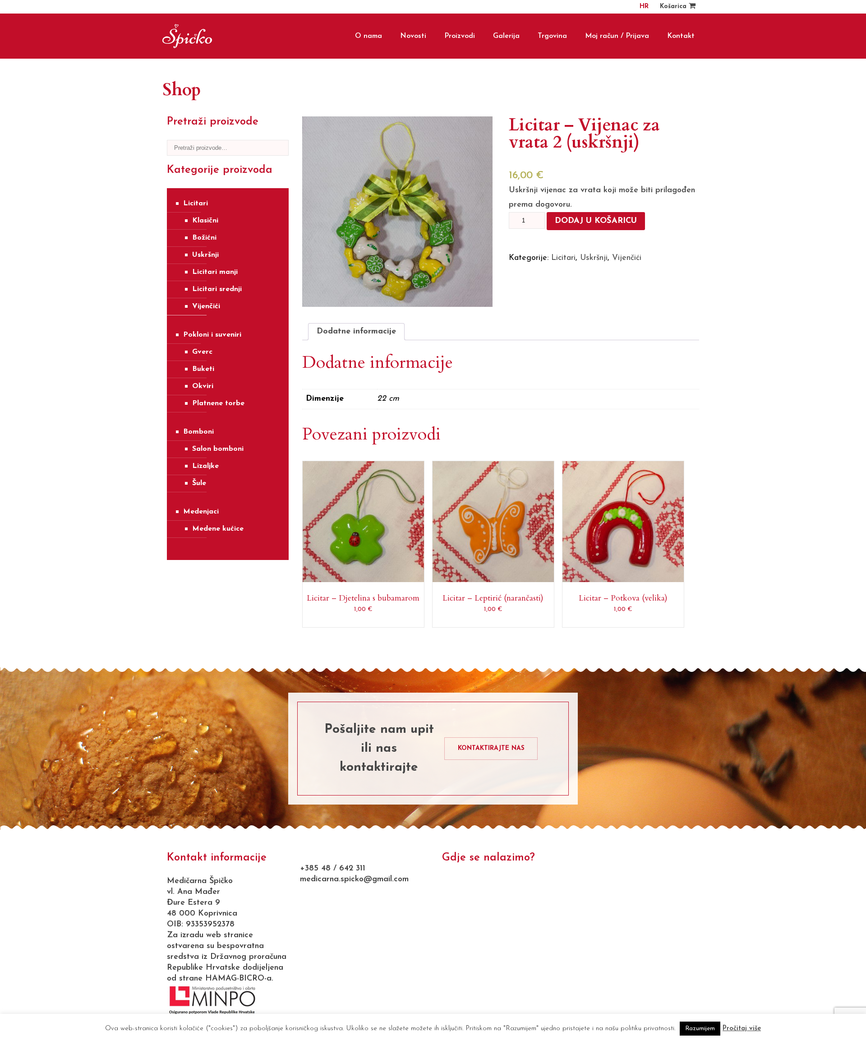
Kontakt (681, 36)
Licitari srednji (217, 289)
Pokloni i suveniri (212, 334)
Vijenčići (206, 306)
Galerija (506, 36)
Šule (199, 483)
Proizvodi (459, 36)
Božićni (204, 237)
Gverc (202, 352)
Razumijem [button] (700, 1029)
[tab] (356, 331)
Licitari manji (215, 272)
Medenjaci (201, 511)
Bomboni (198, 431)
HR (644, 6)
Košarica (674, 6)
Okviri (202, 386)
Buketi (203, 369)
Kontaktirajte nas (491, 748)
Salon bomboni (218, 449)
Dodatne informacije (356, 332)
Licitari (195, 203)
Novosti (413, 36)
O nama (368, 36)
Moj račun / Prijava (617, 36)
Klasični (205, 220)
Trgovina (552, 36)
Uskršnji (205, 255)
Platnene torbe (218, 403)
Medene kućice (218, 528)
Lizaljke (205, 466)
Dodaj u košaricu (596, 221)
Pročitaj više (742, 1028)
